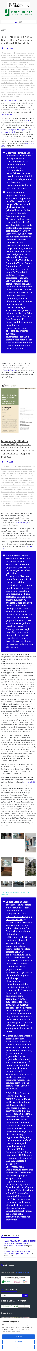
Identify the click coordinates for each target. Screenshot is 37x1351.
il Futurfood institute (19, 489)
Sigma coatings (23, 90)
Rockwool (31, 87)
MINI (31, 80)
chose (7, 62)
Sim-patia (29, 90)
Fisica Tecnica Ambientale (8, 71)
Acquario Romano (10, 370)
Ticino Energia (16, 94)
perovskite (20, 85)
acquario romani (25, 53)
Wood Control (9, 96)
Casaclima (13, 60)
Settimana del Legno (22, 523)
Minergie (26, 80)
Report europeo (24, 1210)
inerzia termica (15, 78)
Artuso (24, 55)
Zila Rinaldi (16, 96)
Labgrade (31, 78)
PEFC (15, 85)
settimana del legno (10, 90)
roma (2, 90)
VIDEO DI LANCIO (29, 782)
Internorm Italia (24, 78)
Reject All (18, 1347)
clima (10, 62)
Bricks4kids (25, 57)
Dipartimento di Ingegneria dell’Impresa (18, 67)
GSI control (4, 74)
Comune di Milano (27, 62)
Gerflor (33, 71)
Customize (18, 1342)
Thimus (10, 94)
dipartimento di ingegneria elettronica (11, 69)
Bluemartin (18, 57)
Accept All (18, 1336)
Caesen (30, 57)
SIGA (17, 90)
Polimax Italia (18, 496)
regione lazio (24, 87)
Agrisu (32, 53)
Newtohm (11, 83)
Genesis (29, 71)
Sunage (21, 92)
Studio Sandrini (14, 92)
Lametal (10, 80)
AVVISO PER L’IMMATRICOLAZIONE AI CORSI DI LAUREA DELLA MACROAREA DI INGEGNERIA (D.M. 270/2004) (19, 1243)
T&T (25, 92)
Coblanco (15, 62)
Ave (27, 55)
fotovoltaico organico (20, 71)
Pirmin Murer (26, 85)
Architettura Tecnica (16, 55)
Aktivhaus (3, 55)
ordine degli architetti (23, 83)
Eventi (11, 48)
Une (21, 94)
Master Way (16, 80)
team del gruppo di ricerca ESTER (19, 918)
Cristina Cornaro (5, 64)
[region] (18, 1334)
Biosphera (31, 55)
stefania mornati (5, 92)
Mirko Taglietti (5, 83)
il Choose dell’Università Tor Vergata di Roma (19, 74)
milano (22, 80)
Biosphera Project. (7, 114)
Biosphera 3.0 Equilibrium (8, 57)
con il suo (11, 916)
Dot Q (23, 69)
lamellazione (4, 80)
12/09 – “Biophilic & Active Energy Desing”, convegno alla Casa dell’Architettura (17, 40)
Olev (16, 83)
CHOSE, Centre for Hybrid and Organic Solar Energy (19, 1100)
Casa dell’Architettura (11, 101)
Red (20, 87)
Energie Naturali (29, 69)
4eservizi (18, 53)
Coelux (20, 62)
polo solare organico (9, 87)
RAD (17, 87)
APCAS (8, 55)
